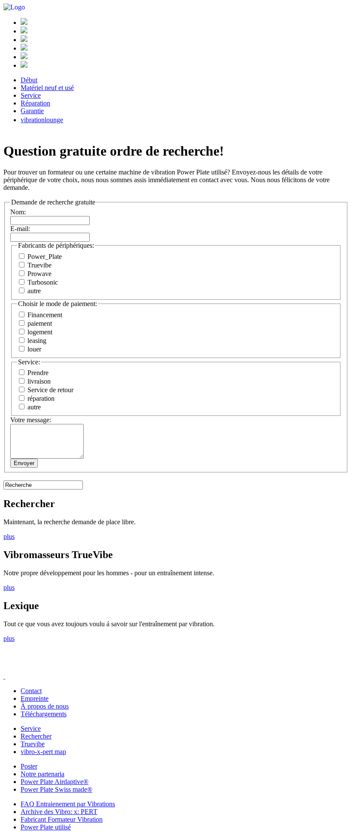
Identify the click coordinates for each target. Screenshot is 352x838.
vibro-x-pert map (43, 751)
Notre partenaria (42, 774)
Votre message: (30, 420)
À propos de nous (45, 706)
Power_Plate (44, 256)
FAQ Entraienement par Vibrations (68, 804)
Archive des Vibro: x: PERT (59, 811)
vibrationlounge (42, 119)
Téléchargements (44, 714)
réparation (40, 398)
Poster (29, 766)
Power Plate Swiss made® (56, 789)
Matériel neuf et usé (47, 87)
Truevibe (39, 265)
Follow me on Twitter (42, 666)
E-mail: (20, 228)
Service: (29, 362)
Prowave (39, 273)
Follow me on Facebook (16, 666)
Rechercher (36, 736)
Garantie (32, 110)
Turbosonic (42, 282)
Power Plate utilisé (46, 827)
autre (33, 290)
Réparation (35, 103)
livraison (38, 381)
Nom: (18, 212)
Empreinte (35, 698)
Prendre (37, 372)
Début (29, 80)
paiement (39, 323)
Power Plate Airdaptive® (54, 781)
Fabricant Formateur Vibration (62, 819)
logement (39, 332)
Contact (31, 690)
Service (31, 95)
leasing (36, 340)
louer (33, 349)
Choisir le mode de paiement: (57, 303)
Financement (44, 314)
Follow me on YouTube (68, 666)
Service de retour (49, 389)
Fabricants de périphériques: (56, 245)
